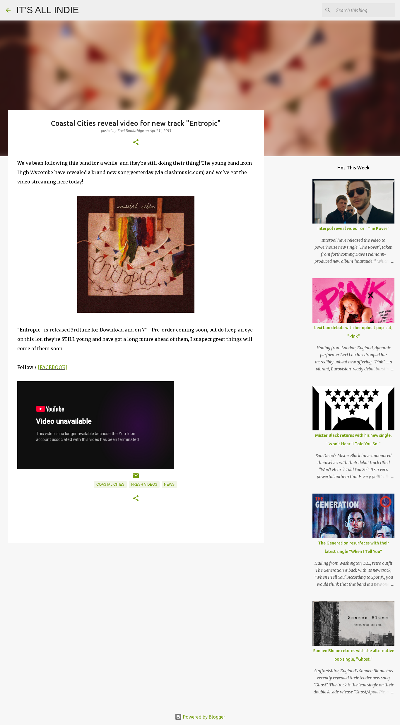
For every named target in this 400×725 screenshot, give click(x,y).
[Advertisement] (136, 592)
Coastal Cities (110, 484)
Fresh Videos (144, 484)
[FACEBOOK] (52, 367)
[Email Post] (135, 478)
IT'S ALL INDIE (47, 10)
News (169, 484)
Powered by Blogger (203, 716)
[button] (135, 143)
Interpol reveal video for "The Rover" (353, 228)
